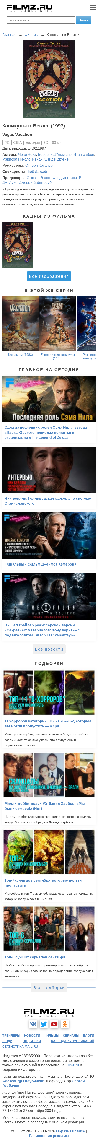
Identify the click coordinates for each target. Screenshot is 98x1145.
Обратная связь (70, 1131)
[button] (90, 328)
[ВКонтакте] (33, 1024)
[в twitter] (44, 1024)
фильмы (51, 1035)
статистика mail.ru (20, 1046)
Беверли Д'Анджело (55, 154)
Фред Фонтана (65, 178)
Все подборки (49, 987)
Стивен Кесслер (39, 165)
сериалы (71, 1035)
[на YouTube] (54, 1024)
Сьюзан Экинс (39, 178)
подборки (32, 1041)
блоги (88, 1035)
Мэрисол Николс (16, 159)
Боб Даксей (37, 172)
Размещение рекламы (49, 1136)
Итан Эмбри (83, 154)
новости (32, 1035)
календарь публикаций (72, 1041)
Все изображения (49, 276)
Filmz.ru (72, 1065)
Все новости (49, 649)
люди (7, 1041)
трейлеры (11, 1035)
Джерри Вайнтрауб (35, 182)
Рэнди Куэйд (42, 159)
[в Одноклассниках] (65, 1024)
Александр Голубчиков (23, 1081)
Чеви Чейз (27, 154)
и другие (61, 159)
